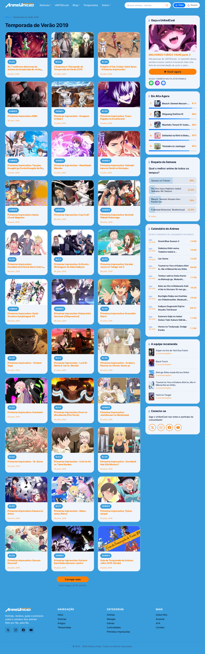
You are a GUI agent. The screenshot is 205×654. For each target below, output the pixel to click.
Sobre (105, 5)
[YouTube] (178, 427)
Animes (13, 111)
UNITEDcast (62, 5)
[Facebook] (169, 427)
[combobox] (144, 5)
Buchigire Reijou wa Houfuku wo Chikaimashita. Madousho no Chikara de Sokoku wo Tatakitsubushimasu (173, 298)
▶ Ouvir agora (172, 71)
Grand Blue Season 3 (168, 241)
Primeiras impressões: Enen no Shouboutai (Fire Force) (70, 413)
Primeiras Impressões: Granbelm (25, 412)
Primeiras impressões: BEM (22, 116)
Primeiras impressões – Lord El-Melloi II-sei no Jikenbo (71, 364)
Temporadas (90, 5)
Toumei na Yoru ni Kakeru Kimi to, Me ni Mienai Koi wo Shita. (173, 267)
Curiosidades (114, 627)
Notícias (44, 5)
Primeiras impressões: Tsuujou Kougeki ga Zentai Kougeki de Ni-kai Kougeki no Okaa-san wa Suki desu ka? (25, 169)
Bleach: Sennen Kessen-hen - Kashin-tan (174, 103)
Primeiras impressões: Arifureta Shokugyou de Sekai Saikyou (71, 265)
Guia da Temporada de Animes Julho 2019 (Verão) (116, 561)
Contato (160, 627)
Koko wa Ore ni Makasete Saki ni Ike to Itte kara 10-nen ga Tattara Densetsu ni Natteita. (173, 288)
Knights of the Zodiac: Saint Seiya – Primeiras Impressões (118, 68)
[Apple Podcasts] (157, 83)
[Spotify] (151, 83)
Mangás (111, 619)
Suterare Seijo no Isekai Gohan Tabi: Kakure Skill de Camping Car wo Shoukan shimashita (171, 318)
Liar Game (163, 258)
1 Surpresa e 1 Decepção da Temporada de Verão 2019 (68, 68)
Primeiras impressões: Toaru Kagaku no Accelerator (115, 117)
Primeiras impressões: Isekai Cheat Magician (23, 216)
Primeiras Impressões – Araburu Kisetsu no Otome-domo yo (117, 364)
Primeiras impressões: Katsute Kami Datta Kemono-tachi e (70, 561)
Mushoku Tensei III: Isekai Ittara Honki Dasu (175, 124)
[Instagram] (160, 427)
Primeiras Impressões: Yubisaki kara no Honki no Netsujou (117, 166)
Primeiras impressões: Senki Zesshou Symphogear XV (23, 314)
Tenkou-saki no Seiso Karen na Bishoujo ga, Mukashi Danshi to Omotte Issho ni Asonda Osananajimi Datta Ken (172, 277)
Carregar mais (73, 579)
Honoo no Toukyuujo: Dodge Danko (172, 328)
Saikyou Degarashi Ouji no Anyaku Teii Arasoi (171, 308)
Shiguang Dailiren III (172, 114)
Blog (75, 5)
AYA (158, 623)
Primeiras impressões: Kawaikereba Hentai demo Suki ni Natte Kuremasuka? (25, 267)
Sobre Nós (161, 614)
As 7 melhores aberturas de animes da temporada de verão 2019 (24, 69)
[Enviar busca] (167, 5)
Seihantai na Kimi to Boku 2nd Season (175, 135)
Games (111, 623)
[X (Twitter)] (152, 427)
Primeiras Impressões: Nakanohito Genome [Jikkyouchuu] (72, 314)
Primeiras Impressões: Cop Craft (71, 214)
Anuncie (160, 619)
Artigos (62, 623)
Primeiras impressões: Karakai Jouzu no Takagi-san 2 (116, 265)
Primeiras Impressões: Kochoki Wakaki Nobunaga (117, 216)
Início (7, 17)
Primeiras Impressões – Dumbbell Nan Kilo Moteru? (118, 463)
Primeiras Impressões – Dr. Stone (25, 461)
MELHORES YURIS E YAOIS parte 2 (169, 54)
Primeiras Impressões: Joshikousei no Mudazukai (114, 413)
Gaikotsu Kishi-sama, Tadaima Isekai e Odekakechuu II (169, 250)
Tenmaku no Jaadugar (173, 146)
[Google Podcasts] (163, 83)
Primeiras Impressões (118, 631)
